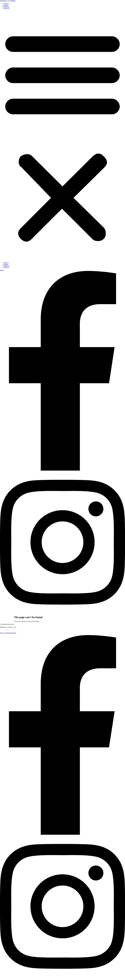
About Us (6, 3)
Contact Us (6, 8)
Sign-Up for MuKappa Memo (8, 633)
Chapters (5, 5)
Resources (6, 6)
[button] (62, 135)
